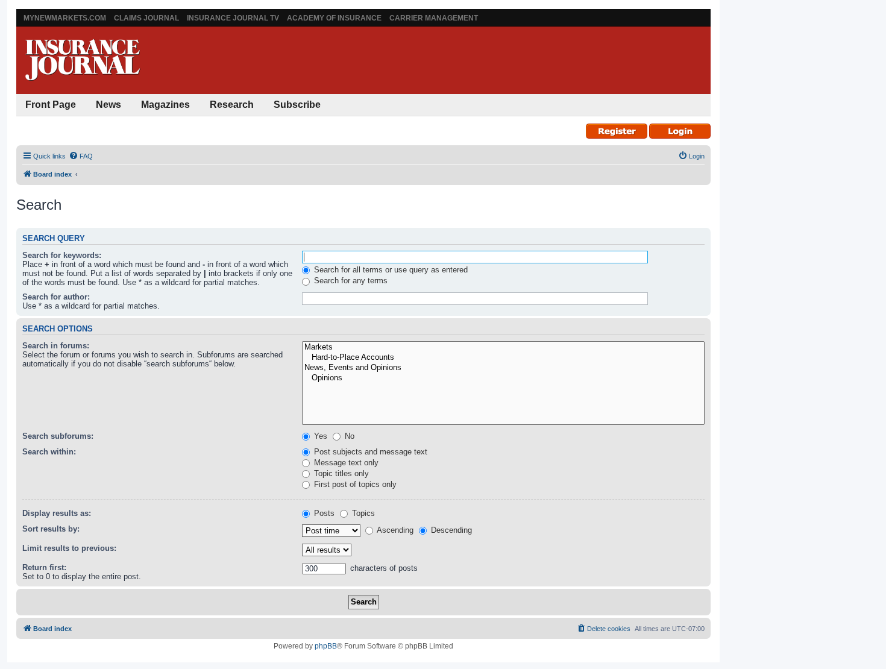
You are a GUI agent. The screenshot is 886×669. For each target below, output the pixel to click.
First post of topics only (354, 484)
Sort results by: (51, 528)
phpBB (326, 646)
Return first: (44, 567)
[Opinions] (503, 378)
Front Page (50, 104)
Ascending (394, 530)
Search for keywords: (61, 255)
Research (232, 104)
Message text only (345, 462)
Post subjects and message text (369, 451)
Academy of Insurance (334, 18)
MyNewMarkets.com (65, 18)
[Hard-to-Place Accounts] (503, 358)
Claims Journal (146, 18)
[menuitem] (81, 156)
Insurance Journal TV (233, 18)
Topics (362, 513)
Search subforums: (57, 436)
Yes (319, 436)
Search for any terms (350, 280)
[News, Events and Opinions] (503, 368)
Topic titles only (340, 473)
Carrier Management (433, 18)
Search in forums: (55, 345)
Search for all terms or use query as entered (390, 269)
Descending (450, 530)
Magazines (165, 104)
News (108, 104)
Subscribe (297, 104)
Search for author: (56, 296)
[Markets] (503, 347)
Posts (323, 513)
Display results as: (56, 513)
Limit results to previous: (69, 548)
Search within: (49, 451)
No (348, 436)
